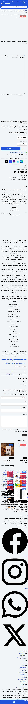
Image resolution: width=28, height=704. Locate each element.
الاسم (25, 401)
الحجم (26, 134)
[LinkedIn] (21, 172)
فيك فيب (25, 457)
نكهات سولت (21, 10)
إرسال (24, 435)
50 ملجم (7, 374)
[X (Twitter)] (23, 172)
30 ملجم (11, 374)
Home (26, 10)
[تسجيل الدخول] (4, 3)
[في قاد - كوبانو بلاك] (7, 493)
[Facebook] (26, 172)
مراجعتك (25, 414)
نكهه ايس (18, 179)
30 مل (11, 370)
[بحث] (2, 7)
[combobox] (15, 7)
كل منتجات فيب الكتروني (13, 177)
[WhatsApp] (15, 172)
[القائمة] (26, 3)
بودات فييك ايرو (24, 462)
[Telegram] (18, 172)
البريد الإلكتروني (23, 407)
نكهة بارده (22, 179)
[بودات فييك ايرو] (20, 449)
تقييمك (25, 397)
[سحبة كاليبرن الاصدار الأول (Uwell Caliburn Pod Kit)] (20, 493)
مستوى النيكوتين (23, 141)
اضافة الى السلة (10, 148)
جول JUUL (11, 457)
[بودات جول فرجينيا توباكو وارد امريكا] (7, 449)
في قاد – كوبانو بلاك (9, 506)
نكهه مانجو (13, 179)
